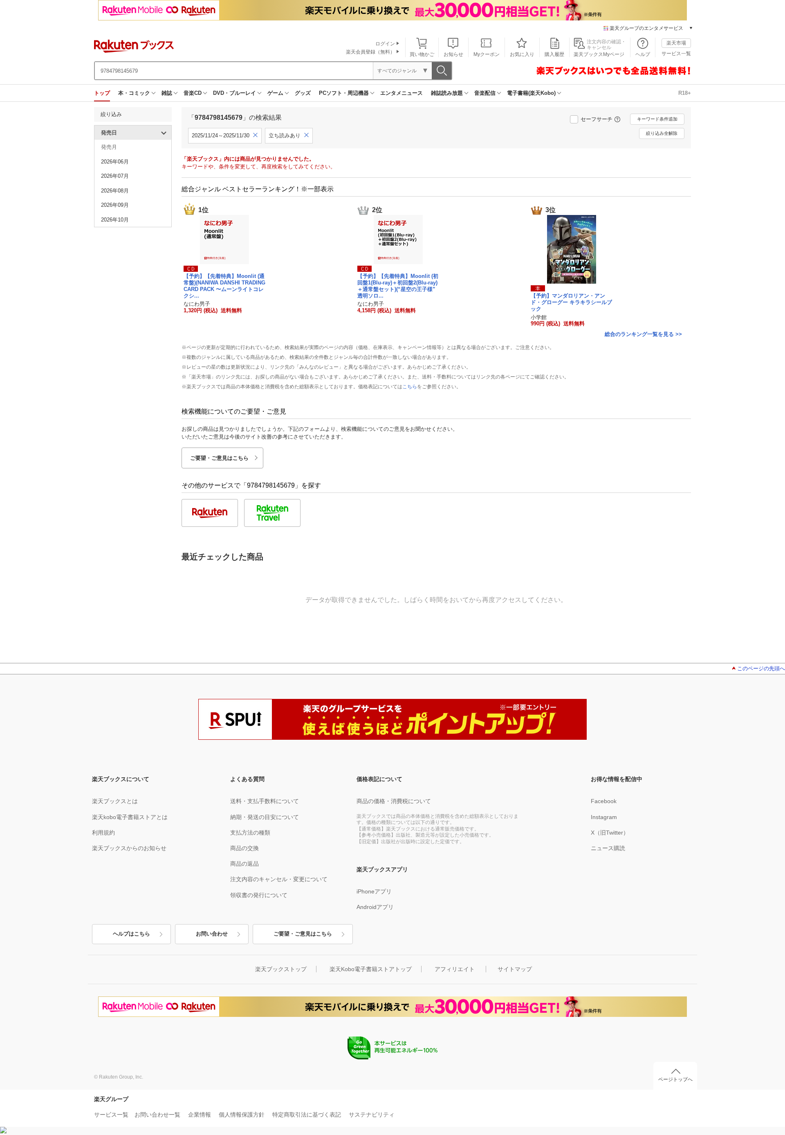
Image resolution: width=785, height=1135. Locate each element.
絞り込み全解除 (661, 133)
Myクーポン (486, 54)
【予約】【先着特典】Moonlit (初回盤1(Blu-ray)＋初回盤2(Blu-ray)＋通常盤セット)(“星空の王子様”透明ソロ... (397, 285)
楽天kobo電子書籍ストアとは (130, 817)
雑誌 (166, 93)
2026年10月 (115, 220)
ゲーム (275, 93)
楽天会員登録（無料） (370, 51)
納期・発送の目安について (264, 817)
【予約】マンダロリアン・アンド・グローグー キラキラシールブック (571, 302)
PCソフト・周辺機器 (344, 93)
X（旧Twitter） (610, 832)
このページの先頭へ (761, 668)
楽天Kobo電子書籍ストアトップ (371, 969)
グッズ (303, 93)
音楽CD (193, 93)
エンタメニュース (401, 93)
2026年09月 (115, 205)
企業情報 (199, 1114)
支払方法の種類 (250, 832)
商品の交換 (244, 848)
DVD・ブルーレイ (234, 93)
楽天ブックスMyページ (599, 54)
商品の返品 (244, 863)
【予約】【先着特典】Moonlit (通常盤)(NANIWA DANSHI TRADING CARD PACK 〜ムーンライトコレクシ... (224, 285)
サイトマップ (515, 969)
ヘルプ (642, 54)
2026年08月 (115, 191)
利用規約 (103, 832)
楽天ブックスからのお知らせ (129, 848)
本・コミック (134, 93)
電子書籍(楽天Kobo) (531, 93)
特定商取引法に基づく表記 (306, 1114)
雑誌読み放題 (447, 93)
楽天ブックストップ (281, 969)
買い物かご (422, 54)
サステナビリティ (372, 1114)
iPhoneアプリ (374, 891)
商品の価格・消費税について (394, 801)
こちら (409, 387)
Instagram (604, 817)
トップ (102, 93)
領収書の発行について (258, 895)
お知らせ (453, 54)
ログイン (385, 44)
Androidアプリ (375, 907)
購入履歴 (554, 54)
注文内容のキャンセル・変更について (278, 879)
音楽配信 (485, 93)
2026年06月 (115, 162)
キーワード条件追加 (657, 118)
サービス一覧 (676, 53)
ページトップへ (675, 1079)
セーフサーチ (596, 119)
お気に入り (522, 54)
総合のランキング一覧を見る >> (643, 334)
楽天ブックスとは (115, 801)
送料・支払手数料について (264, 801)
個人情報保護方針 (242, 1114)
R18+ (684, 93)
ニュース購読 (608, 848)
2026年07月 (115, 176)
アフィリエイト (455, 969)
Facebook (604, 801)
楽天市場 (676, 43)
